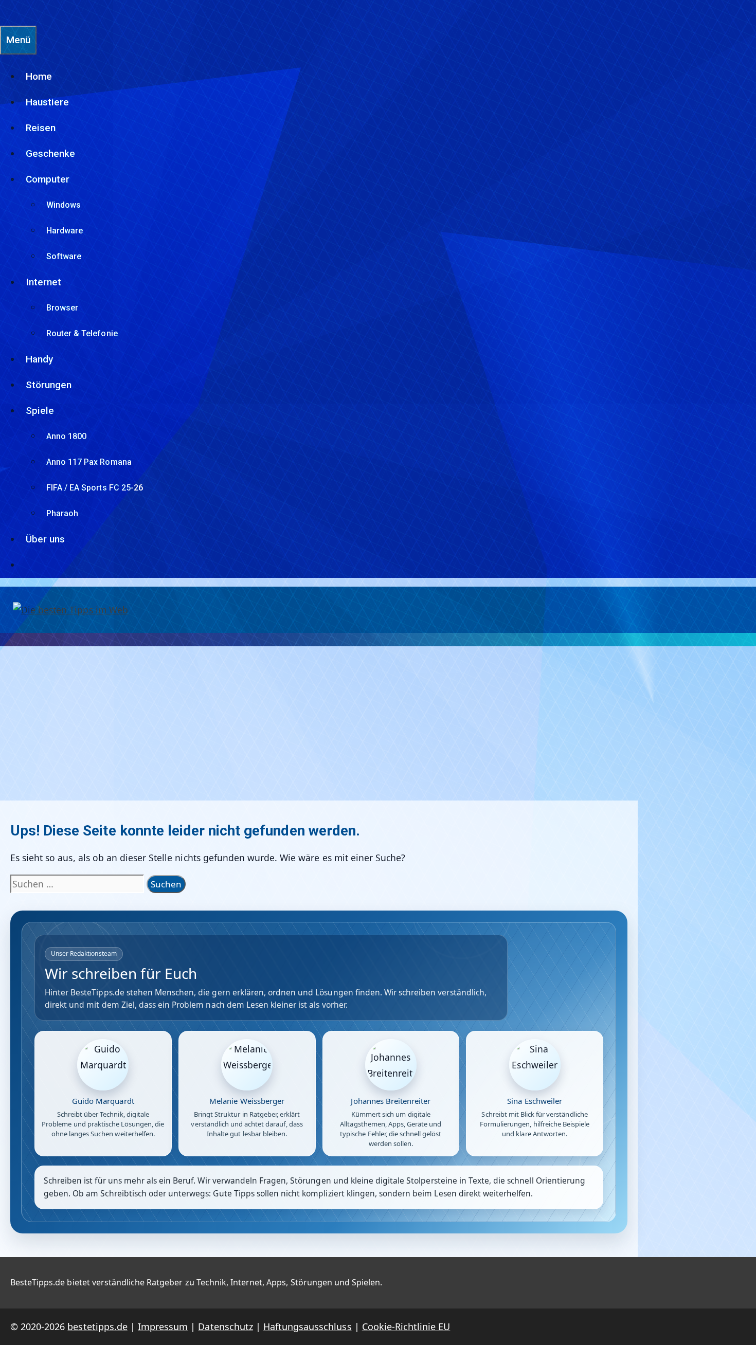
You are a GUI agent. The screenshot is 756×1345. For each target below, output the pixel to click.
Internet (43, 282)
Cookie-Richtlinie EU (406, 1326)
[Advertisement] (378, 723)
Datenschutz (225, 1326)
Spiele (40, 410)
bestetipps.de (97, 1326)
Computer (47, 179)
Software (63, 256)
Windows (63, 205)
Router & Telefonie (82, 333)
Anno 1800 (66, 436)
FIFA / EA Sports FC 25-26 (94, 488)
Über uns (45, 539)
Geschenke (50, 153)
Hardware (64, 230)
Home (39, 76)
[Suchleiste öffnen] (5, 13)
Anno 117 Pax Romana (89, 462)
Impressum (163, 1326)
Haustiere (47, 102)
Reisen (41, 128)
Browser (62, 308)
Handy (39, 359)
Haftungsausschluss (307, 1326)
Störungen (48, 385)
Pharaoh (62, 513)
